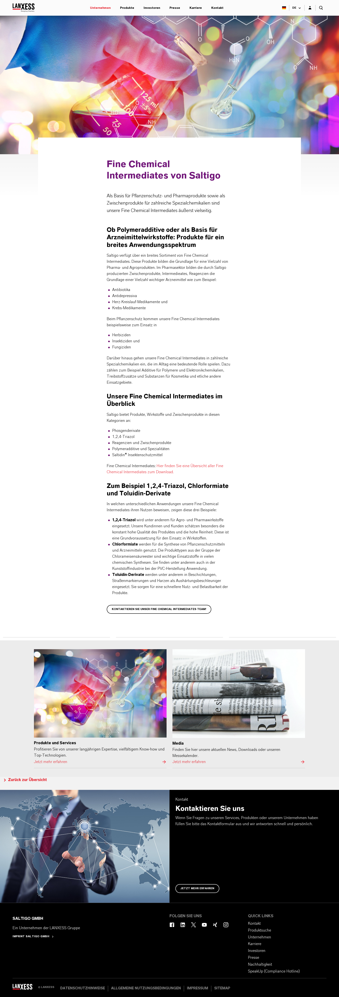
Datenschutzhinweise (82, 988)
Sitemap (222, 988)
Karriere (196, 7)
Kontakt (217, 7)
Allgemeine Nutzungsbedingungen (146, 988)
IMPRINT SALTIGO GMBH (31, 936)
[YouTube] (204, 924)
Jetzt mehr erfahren (100, 707)
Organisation (82, 146)
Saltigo (43, 7)
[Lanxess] (25, 988)
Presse (175, 7)
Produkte (127, 7)
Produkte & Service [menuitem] (71, 7)
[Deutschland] (284, 8)
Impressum (197, 988)
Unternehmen (100, 7)
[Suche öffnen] (320, 8)
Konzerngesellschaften (119, 146)
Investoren (152, 7)
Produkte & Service (180, 146)
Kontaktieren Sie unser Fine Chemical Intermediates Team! (159, 609)
